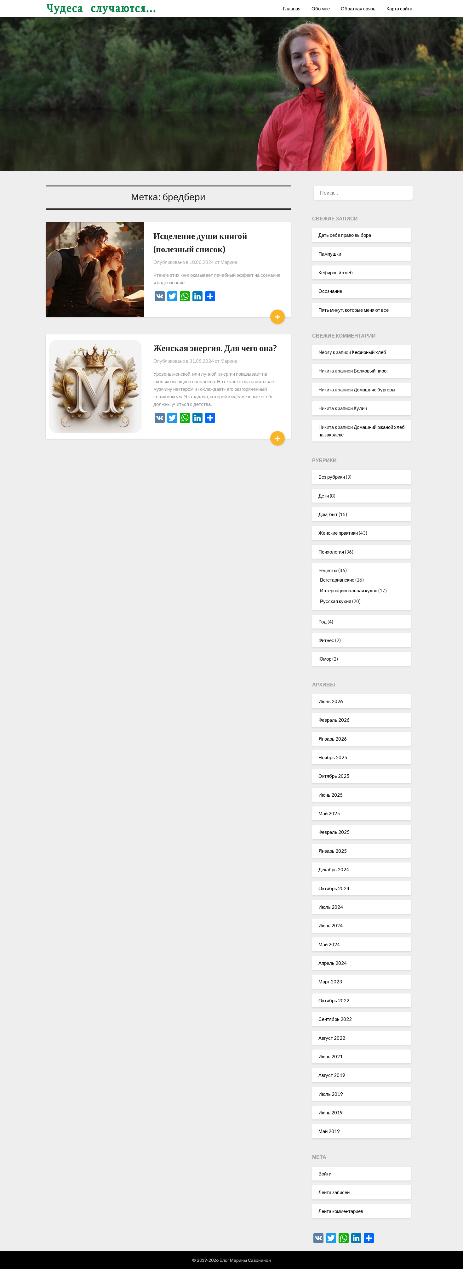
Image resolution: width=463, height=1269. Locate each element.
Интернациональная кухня (348, 590)
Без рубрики (331, 477)
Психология (331, 552)
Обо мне (321, 8)
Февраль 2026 (334, 720)
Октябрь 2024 (333, 888)
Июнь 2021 (330, 1056)
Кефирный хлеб (335, 272)
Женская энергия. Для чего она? (215, 348)
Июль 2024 (330, 907)
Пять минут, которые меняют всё (353, 310)
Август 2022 (331, 1038)
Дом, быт (328, 514)
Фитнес (326, 640)
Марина (228, 262)
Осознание (330, 291)
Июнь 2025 (330, 795)
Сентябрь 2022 (335, 1019)
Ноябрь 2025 (332, 757)
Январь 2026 (332, 739)
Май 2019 (329, 1131)
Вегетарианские (337, 580)
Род (322, 621)
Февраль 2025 (334, 832)
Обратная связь (358, 8)
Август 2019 (331, 1075)
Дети (323, 495)
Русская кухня (335, 601)
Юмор (324, 659)
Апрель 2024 (332, 963)
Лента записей (334, 1192)
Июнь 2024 (330, 925)
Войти (324, 1173)
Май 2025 (329, 813)
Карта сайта (399, 8)
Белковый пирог (371, 370)
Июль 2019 (330, 1094)
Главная (291, 8)
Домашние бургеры (374, 389)
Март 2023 (330, 981)
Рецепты (327, 570)
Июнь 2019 (330, 1112)
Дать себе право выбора (344, 235)
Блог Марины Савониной (245, 1260)
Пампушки (329, 254)
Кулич (360, 408)
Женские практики (338, 533)
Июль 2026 (330, 701)
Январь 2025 (332, 851)
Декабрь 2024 (333, 869)
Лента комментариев (340, 1211)
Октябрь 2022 (333, 1000)
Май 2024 (329, 944)
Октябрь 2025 (333, 776)
